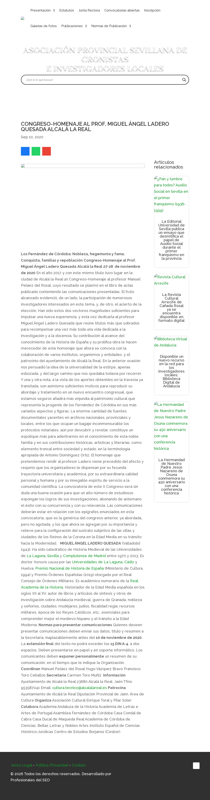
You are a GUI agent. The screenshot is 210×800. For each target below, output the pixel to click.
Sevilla (53, 556)
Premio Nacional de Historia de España (69, 568)
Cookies (79, 765)
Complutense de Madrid (84, 556)
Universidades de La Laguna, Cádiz (103, 562)
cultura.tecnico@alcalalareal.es (79, 688)
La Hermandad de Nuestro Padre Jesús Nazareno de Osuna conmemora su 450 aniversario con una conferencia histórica (171, 476)
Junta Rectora (89, 10)
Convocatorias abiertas (122, 10)
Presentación (40, 10)
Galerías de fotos (43, 26)
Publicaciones (72, 26)
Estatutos (66, 10)
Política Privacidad (52, 765)
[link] (25, 151)
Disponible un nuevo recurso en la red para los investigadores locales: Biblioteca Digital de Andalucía (171, 371)
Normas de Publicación (109, 26)
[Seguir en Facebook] (196, 765)
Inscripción (152, 10)
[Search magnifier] (184, 80)
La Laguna (36, 556)
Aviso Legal (21, 765)
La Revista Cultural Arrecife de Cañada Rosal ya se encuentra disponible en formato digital (171, 307)
